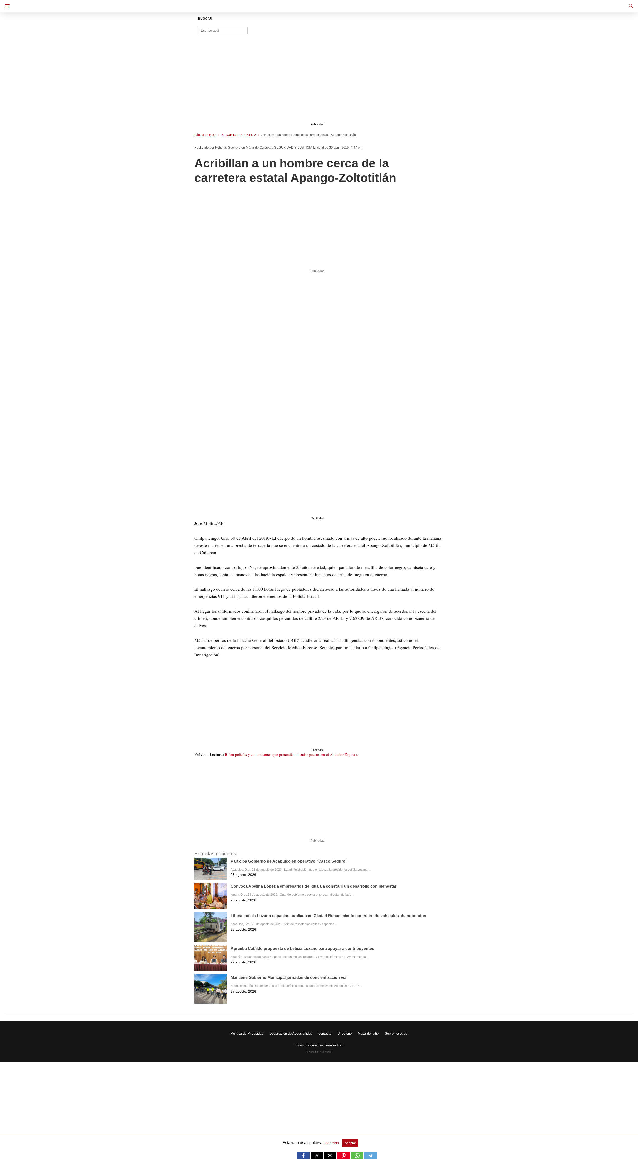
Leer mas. (332, 1143)
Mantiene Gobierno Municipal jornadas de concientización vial (289, 977)
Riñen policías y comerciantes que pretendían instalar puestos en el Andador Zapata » (291, 754)
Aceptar (350, 1143)
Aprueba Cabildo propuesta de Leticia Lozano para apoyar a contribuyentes (302, 948)
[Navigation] (6, 6)
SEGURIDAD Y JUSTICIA (239, 135)
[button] (319, 349)
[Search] (629, 6)
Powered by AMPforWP (319, 1051)
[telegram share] (370, 1158)
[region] (317, 81)
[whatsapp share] (357, 1158)
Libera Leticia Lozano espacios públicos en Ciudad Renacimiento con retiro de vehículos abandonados (328, 916)
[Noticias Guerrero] (319, 4)
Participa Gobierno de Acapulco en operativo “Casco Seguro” (289, 861)
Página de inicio (205, 135)
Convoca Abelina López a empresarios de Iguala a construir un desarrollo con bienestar (313, 886)
